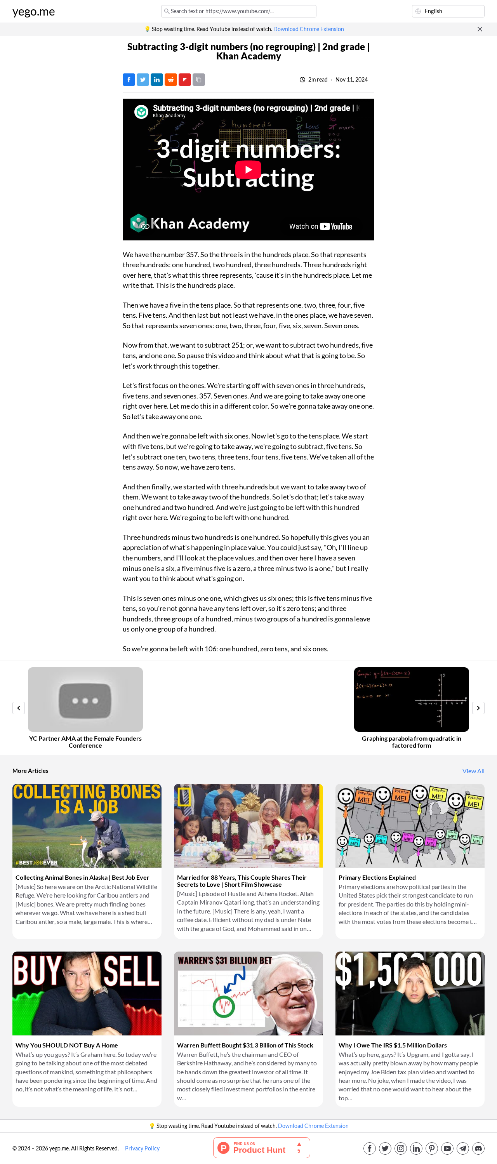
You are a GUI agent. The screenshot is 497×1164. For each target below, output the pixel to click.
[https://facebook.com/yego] (369, 1148)
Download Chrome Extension (308, 29)
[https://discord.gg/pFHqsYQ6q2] (478, 1148)
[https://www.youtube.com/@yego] (447, 1148)
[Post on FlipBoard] (185, 79)
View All (473, 770)
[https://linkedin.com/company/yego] (416, 1148)
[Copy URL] (199, 79)
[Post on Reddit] (171, 79)
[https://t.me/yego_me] (463, 1148)
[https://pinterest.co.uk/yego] (432, 1148)
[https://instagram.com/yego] (400, 1148)
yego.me (33, 11)
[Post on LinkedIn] (157, 79)
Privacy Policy (142, 1148)
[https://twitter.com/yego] (385, 1148)
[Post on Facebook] (129, 79)
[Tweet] (143, 79)
